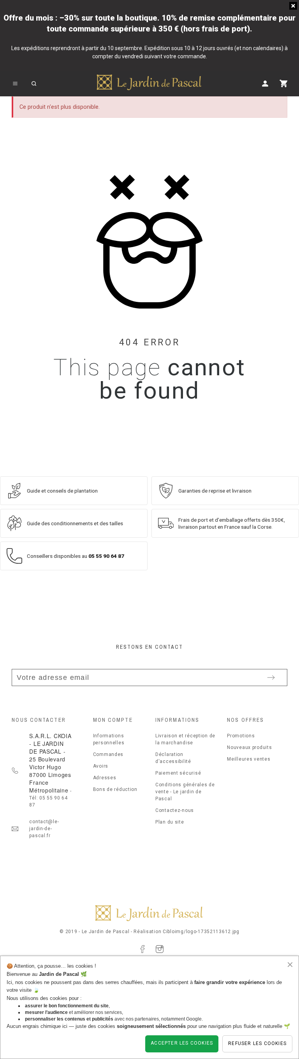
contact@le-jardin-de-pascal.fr (44, 828)
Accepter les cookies (182, 1043)
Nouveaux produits (249, 747)
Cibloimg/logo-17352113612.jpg (201, 931)
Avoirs (100, 766)
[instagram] (159, 949)
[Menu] (15, 83)
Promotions (241, 736)
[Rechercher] (33, 83)
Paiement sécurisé (178, 773)
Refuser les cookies (257, 1043)
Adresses (104, 777)
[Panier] (283, 83)
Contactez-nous (174, 810)
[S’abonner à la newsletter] (271, 677)
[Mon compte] (265, 83)
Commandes (108, 754)
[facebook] (142, 949)
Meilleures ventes (248, 759)
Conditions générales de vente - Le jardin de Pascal (185, 791)
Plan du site (169, 822)
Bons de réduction (115, 789)
